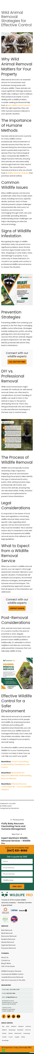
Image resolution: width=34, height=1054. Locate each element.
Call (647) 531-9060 (17, 362)
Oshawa (10, 1033)
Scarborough (26, 1033)
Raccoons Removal (8, 936)
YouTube (18, 1016)
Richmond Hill (18, 1033)
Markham (4, 1030)
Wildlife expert (7, 806)
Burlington (21, 1026)
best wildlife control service (18, 105)
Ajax (3, 1026)
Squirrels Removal (8, 945)
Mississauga (12, 1030)
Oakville (4, 1033)
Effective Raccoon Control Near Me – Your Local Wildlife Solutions (16, 787)
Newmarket (20, 1030)
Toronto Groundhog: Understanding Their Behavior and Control (15, 764)
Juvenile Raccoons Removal (12, 977)
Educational (15, 808)
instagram (14, 1016)
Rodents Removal (8, 939)
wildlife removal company (18, 173)
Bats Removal (6, 930)
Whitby (23, 1037)
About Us (4, 957)
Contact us (5, 960)
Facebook (4, 1016)
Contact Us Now (17, 608)
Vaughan (17, 1037)
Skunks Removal (7, 942)
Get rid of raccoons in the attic (13, 980)
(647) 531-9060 (17, 850)
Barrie (7, 1026)
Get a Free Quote (8, 966)
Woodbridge (5, 1040)
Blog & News (6, 963)
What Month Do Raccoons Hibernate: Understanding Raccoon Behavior (16, 776)
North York (28, 1030)
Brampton (13, 1026)
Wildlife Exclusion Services (11, 971)
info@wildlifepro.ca (11, 997)
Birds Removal (6, 933)
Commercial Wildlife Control (12, 974)
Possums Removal (8, 948)
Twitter (9, 1016)
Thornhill (4, 1037)
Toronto (10, 1037)
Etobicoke (28, 1026)
